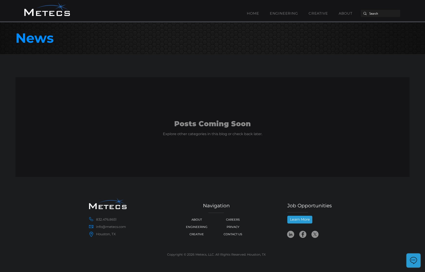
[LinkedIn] (290, 234)
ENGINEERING (196, 227)
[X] (315, 234)
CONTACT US (233, 234)
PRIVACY (233, 227)
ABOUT (196, 219)
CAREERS (233, 219)
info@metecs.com (111, 227)
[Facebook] (302, 234)
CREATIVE (196, 234)
